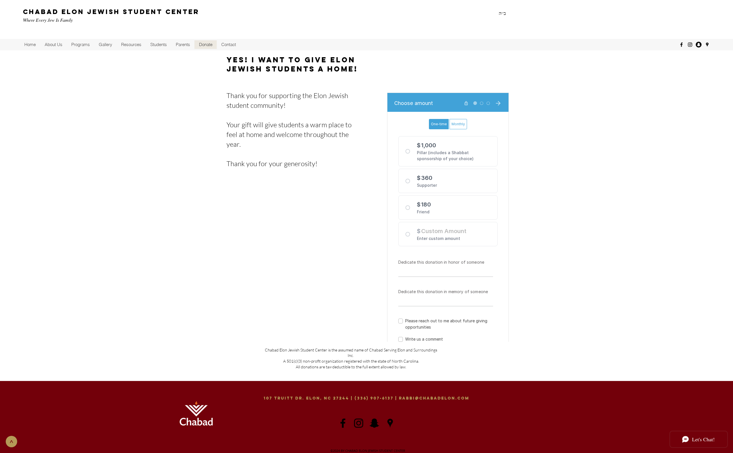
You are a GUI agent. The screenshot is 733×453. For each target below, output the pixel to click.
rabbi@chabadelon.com (434, 398)
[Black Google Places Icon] (390, 423)
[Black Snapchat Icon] (374, 423)
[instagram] (690, 44)
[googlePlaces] (707, 44)
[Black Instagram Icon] (358, 423)
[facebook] (681, 44)
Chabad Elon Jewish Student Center (111, 12)
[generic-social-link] (699, 44)
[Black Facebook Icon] (343, 423)
